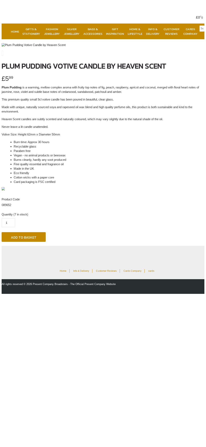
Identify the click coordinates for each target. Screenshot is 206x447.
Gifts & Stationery (31, 31)
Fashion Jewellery (52, 31)
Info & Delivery (153, 31)
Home (15, 31)
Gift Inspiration (115, 31)
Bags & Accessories (92, 31)
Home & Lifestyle (135, 31)
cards (151, 271)
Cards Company (190, 31)
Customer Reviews (171, 31)
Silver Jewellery (71, 31)
